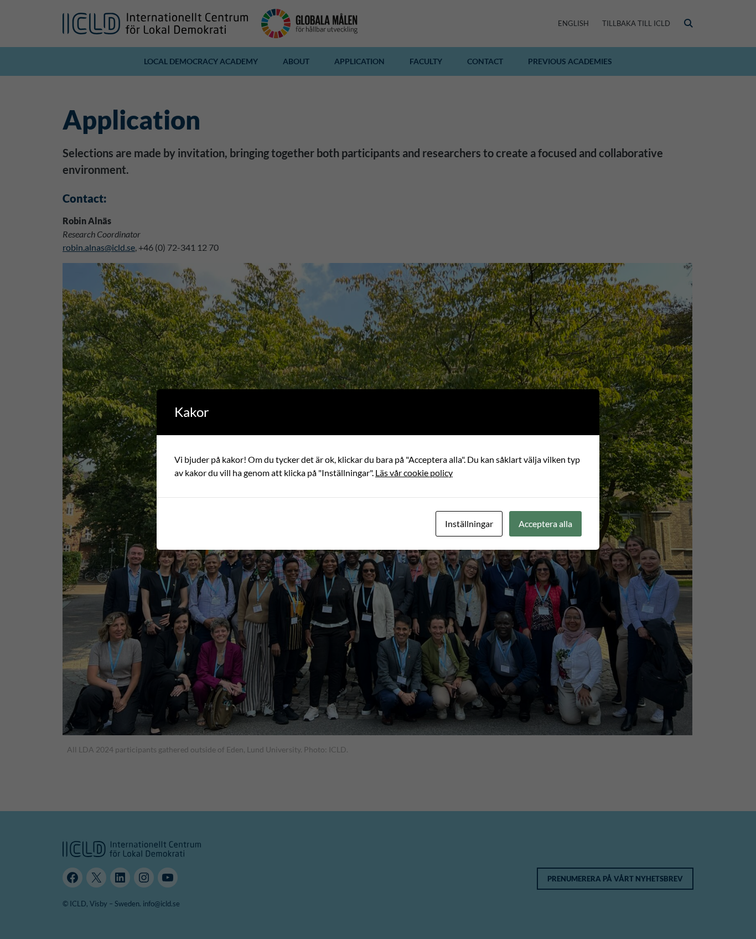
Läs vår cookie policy (414, 472)
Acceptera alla (545, 523)
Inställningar (469, 523)
